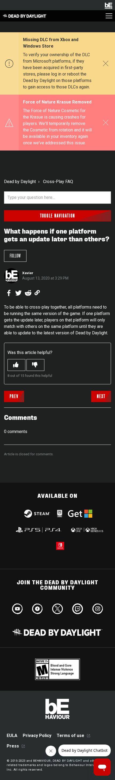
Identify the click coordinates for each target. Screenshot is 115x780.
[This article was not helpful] (35, 365)
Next (101, 396)
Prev (14, 396)
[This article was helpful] (16, 365)
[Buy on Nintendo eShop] (60, 546)
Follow (15, 256)
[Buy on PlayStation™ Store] (39, 530)
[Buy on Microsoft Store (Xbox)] (86, 530)
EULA (12, 735)
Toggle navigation (57, 216)
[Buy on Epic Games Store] (60, 514)
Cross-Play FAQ (58, 181)
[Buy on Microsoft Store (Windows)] (80, 514)
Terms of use (70, 735)
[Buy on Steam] (37, 514)
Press (13, 746)
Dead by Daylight (20, 181)
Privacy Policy (37, 735)
